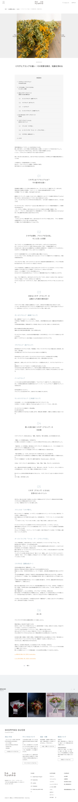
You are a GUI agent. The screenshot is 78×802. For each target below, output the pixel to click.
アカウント (52, 776)
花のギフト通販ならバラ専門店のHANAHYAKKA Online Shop (18, 797)
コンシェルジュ (53, 779)
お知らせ (51, 792)
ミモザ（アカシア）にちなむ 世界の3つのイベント (25, 121)
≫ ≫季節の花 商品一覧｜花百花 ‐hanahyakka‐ (25, 654)
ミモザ (18, 9)
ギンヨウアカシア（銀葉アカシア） (30, 98)
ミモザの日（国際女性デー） (28, 134)
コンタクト (52, 781)
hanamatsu (34, 779)
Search (66, 2)
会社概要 (66, 776)
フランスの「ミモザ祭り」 (28, 126)
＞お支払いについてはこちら (12, 751)
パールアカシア (25, 106)
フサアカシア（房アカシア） (28, 102)
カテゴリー (52, 794)
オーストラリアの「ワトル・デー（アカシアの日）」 (34, 130)
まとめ (20, 138)
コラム (51, 789)
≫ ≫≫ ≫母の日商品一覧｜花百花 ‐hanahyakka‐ (25, 658)
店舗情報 (66, 779)
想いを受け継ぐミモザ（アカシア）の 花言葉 (27, 115)
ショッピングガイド (54, 784)
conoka (33, 783)
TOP (6, 9)
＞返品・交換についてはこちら (47, 746)
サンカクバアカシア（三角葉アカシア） (31, 110)
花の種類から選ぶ (11, 9)
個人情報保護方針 (67, 784)
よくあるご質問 (53, 786)
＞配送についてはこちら (66, 759)
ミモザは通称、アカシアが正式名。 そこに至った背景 (26, 88)
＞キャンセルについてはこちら (30, 763)
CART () (74, 2)
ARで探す (52, 797)
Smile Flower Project (36, 776)
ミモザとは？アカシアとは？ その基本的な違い (25, 82)
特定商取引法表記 (67, 781)
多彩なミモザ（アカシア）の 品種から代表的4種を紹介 (25, 93)
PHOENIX (34, 786)
